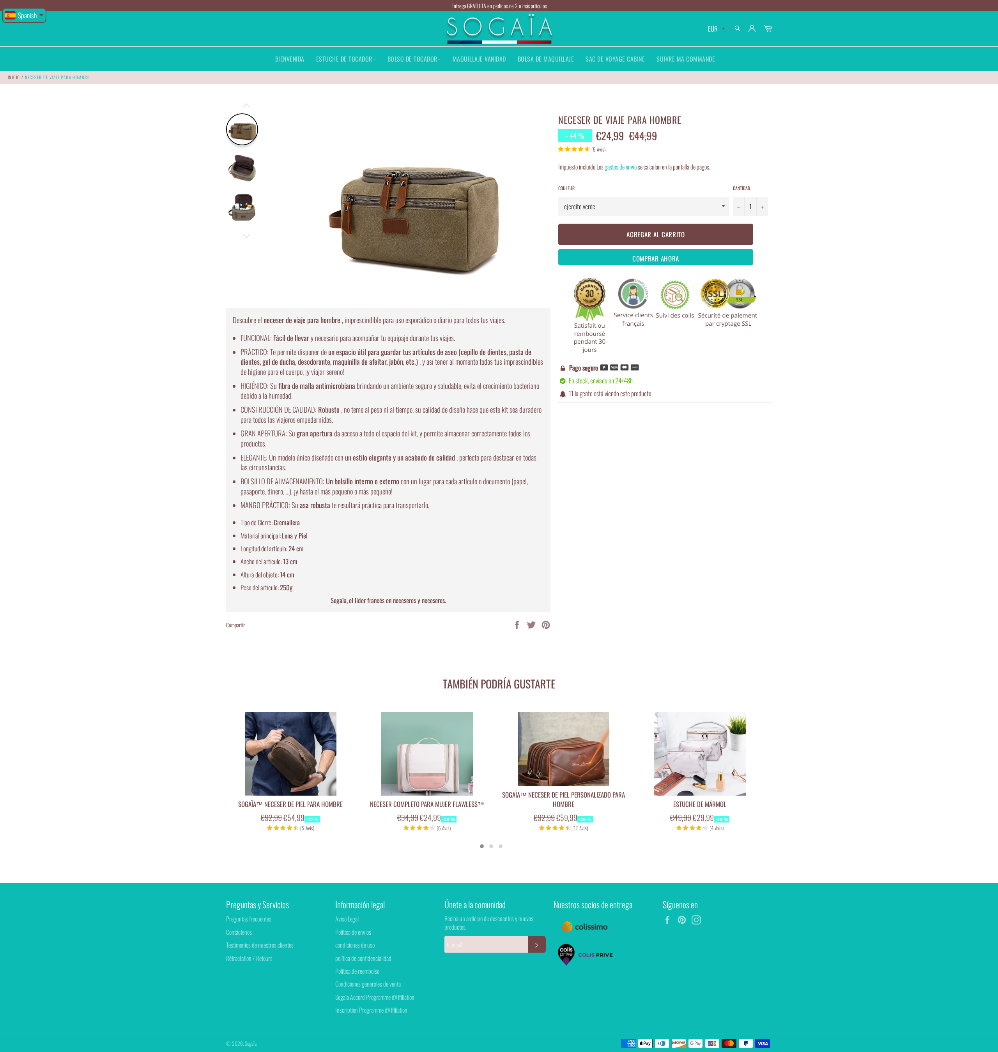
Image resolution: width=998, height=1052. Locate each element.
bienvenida (289, 59)
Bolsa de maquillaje (546, 59)
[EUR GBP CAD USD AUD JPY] (715, 29)
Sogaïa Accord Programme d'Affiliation (374, 997)
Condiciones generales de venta (368, 983)
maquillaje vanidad (479, 59)
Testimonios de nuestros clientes (260, 945)
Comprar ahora (655, 258)
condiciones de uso (355, 945)
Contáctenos (239, 932)
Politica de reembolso (357, 971)
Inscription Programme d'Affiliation (371, 1010)
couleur (566, 188)
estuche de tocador (344, 59)
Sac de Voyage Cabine (615, 59)
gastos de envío (621, 166)
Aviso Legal (347, 918)
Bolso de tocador (412, 59)
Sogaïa (251, 1043)
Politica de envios (353, 932)
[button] (482, 846)
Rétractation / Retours (249, 958)
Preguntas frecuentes (248, 918)
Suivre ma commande (685, 59)
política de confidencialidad (363, 958)
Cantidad (741, 188)
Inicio (14, 77)
